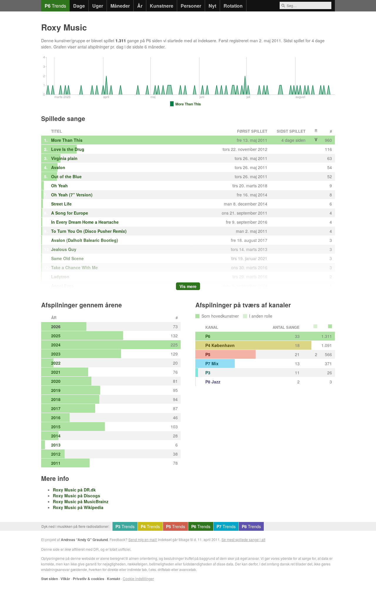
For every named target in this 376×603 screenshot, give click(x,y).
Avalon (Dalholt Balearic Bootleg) (84, 240)
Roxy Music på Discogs (76, 495)
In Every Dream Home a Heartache (85, 222)
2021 (56, 372)
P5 (207, 354)
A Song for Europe (69, 213)
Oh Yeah (59, 185)
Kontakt (113, 578)
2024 (56, 345)
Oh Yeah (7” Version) (72, 195)
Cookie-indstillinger (138, 578)
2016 (56, 417)
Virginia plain (64, 158)
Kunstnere (161, 5)
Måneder (120, 5)
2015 (56, 426)
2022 (56, 363)
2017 (56, 408)
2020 (56, 381)
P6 (207, 336)
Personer (191, 5)
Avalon (58, 167)
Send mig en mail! (142, 539)
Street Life (61, 204)
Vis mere (188, 286)
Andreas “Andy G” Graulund (84, 539)
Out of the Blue (66, 176)
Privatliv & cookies (88, 578)
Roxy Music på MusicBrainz (80, 501)
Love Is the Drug (67, 149)
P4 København (220, 345)
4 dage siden (293, 140)
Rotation (233, 5)
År (139, 5)
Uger (97, 5)
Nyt (212, 5)
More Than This (67, 140)
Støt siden (49, 578)
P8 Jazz (212, 382)
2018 (56, 399)
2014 (56, 436)
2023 (56, 354)
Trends (55, 5)
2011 (56, 463)
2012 (56, 454)
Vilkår (65, 578)
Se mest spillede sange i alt (243, 539)
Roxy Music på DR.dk (74, 490)
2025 (56, 335)
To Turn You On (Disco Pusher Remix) (89, 231)
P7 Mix (212, 363)
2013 (56, 445)
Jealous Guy (63, 249)
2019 (56, 390)
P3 (207, 372)
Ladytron (60, 276)
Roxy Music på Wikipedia (78, 507)
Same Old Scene (67, 258)
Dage (79, 5)
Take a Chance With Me (74, 267)
